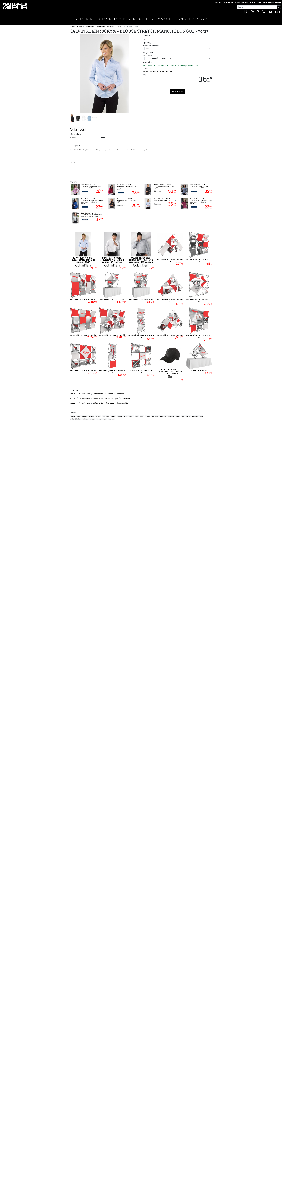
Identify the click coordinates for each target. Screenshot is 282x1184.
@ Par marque (111, 398)
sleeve (131, 416)
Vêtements (101, 26)
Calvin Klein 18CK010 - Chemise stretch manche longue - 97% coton (112, 260)
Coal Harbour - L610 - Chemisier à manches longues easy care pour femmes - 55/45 (92, 201)
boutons (195, 416)
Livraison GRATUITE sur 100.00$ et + (158, 72)
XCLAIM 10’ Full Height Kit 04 (83, 335)
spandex (163, 416)
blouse (91, 416)
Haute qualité (122, 403)
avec (178, 416)
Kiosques (256, 2)
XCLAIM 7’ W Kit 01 (199, 370)
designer (171, 416)
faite (141, 416)
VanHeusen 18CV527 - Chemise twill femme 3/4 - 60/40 (126, 200)
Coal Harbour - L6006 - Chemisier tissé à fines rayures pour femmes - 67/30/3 (92, 214)
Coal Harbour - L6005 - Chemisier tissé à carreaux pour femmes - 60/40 (199, 186)
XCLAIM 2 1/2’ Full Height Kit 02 (112, 371)
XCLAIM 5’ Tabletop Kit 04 (141, 299)
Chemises (119, 26)
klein (78, 416)
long (125, 416)
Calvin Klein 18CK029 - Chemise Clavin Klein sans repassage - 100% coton (141, 260)
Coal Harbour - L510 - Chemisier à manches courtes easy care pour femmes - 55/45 (201, 201)
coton (148, 416)
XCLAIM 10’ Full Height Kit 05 (112, 335)
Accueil (72, 26)
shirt (136, 416)
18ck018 (84, 416)
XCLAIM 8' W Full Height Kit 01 (198, 260)
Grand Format (224, 2)
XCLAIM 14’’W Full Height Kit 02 (170, 300)
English (273, 12)
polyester (155, 416)
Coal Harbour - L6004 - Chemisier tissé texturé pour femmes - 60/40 (91, 186)
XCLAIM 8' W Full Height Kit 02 (198, 300)
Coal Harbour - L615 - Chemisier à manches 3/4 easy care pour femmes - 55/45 (126, 187)
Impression (242, 2)
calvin (72, 416)
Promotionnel (272, 2)
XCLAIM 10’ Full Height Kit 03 (83, 299)
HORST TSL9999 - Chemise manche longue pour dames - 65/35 (164, 186)
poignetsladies (75, 419)
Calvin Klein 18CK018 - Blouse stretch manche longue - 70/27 (165, 199)
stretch (98, 416)
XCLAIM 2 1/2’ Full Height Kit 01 (141, 336)
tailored (85, 419)
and (104, 419)
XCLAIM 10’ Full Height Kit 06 (83, 370)
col (183, 416)
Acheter (178, 91)
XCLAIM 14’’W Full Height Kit (170, 335)
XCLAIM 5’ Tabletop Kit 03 (112, 299)
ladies (120, 416)
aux (201, 416)
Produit (79, 26)
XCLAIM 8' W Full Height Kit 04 (141, 371)
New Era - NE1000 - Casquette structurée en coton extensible (170, 371)
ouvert (188, 416)
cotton (99, 419)
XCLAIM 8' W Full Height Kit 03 (198, 336)
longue (113, 416)
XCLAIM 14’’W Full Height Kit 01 (170, 260)
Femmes (110, 26)
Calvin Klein (125, 398)
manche (106, 416)
